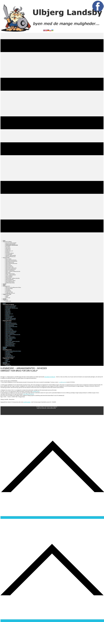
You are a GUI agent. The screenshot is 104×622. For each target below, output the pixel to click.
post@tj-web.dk (62, 382)
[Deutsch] (48, 30)
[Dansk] (46, 30)
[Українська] (52, 30)
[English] (44, 30)
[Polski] (50, 30)
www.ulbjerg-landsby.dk (49, 376)
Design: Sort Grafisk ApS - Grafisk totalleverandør (46, 408)
